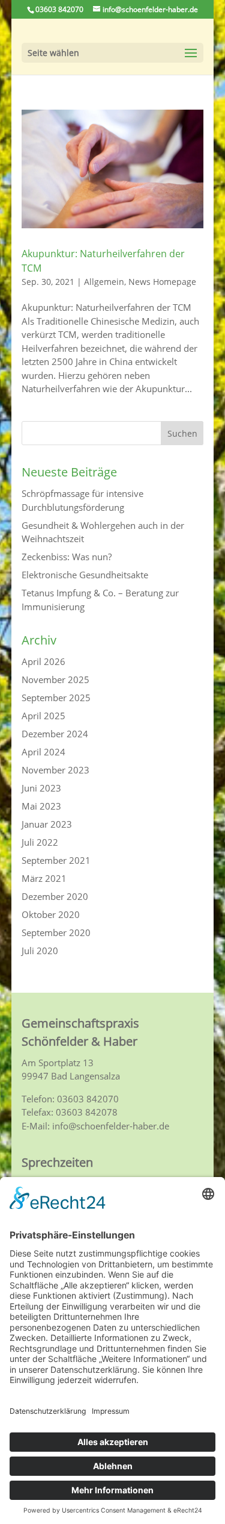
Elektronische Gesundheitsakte (85, 575)
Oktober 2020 (51, 914)
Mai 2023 (41, 806)
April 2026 (43, 661)
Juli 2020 (40, 951)
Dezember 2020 (55, 896)
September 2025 (56, 698)
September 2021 (56, 860)
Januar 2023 (47, 824)
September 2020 (56, 932)
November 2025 (55, 679)
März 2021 (44, 878)
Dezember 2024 (55, 734)
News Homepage (162, 281)
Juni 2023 (41, 788)
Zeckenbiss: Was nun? (67, 557)
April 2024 (43, 752)
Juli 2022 (40, 842)
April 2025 (43, 716)
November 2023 (55, 770)
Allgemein (104, 281)
